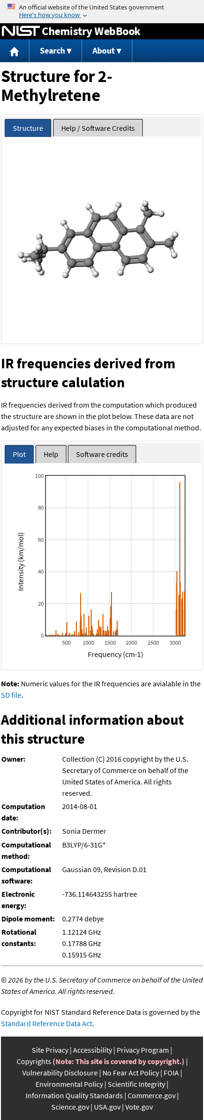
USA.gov (107, 1106)
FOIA (171, 1072)
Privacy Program (143, 1050)
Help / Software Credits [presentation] (98, 128)
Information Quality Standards (74, 1095)
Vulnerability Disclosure (60, 1072)
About (104, 50)
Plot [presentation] (19, 454)
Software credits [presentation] (102, 454)
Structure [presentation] (28, 128)
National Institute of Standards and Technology (21, 31)
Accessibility (92, 1050)
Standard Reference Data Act (46, 1023)
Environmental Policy (69, 1084)
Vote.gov (139, 1106)
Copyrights (34, 1061)
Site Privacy (50, 1050)
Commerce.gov (152, 1095)
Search (52, 50)
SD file (11, 695)
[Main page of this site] (14, 51)
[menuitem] (14, 51)
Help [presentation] (51, 454)
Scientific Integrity (136, 1084)
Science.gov (70, 1106)
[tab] (28, 128)
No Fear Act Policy (130, 1072)
